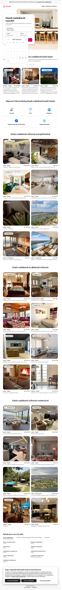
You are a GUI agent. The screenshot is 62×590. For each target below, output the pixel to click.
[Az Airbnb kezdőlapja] (7, 6)
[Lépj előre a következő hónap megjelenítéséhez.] (25, 39)
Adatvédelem (27, 587)
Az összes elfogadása (12, 580)
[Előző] (27, 65)
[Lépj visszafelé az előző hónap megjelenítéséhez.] (8, 39)
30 (25, 58)
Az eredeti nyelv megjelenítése (43, 2)
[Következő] (33, 65)
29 (22, 58)
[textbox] (12, 35)
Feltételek (34, 587)
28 (19, 58)
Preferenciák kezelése (45, 580)
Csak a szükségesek (29, 580)
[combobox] (19, 30)
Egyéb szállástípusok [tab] (8, 537)
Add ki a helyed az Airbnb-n (49, 6)
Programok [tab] (47, 537)
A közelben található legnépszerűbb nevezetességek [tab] (29, 537)
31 (8, 61)
